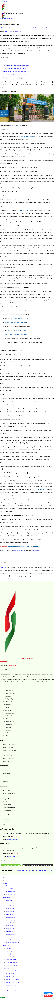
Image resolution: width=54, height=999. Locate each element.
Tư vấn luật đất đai (7, 696)
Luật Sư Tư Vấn (17, 31)
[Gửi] (3, 880)
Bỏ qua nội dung (3, 1)
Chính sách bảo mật (7, 822)
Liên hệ (4, 778)
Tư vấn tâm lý (6, 801)
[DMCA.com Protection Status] (27, 866)
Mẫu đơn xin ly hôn (10, 976)
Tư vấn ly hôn (6, 707)
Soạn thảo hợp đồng (7, 710)
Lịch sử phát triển (7, 776)
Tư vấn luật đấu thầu (7, 733)
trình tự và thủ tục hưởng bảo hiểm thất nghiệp (16, 334)
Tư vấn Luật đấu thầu (10, 922)
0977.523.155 (12, 665)
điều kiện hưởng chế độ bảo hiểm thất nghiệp (16, 310)
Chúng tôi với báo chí (10, 891)
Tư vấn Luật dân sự (10, 911)
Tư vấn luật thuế (6, 718)
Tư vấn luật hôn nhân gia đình (9, 716)
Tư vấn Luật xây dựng (11, 934)
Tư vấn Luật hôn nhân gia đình (12, 942)
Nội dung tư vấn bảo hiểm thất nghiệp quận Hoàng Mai (16, 71)
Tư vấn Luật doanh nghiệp (12, 939)
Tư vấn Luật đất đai (10, 908)
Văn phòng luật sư (7, 804)
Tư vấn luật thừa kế (7, 735)
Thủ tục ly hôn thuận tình (11, 971)
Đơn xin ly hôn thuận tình (8, 796)
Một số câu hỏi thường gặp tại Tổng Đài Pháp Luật (15, 74)
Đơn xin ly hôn (6, 790)
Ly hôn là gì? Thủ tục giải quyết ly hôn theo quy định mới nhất (32, 27)
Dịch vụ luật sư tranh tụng (8, 758)
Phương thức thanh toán (8, 824)
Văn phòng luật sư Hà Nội (9, 807)
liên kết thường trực (35, 550)
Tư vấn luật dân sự (7, 704)
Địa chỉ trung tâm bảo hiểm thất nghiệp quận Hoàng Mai (16, 65)
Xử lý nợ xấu (9, 948)
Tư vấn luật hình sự (7, 701)
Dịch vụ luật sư (9, 954)
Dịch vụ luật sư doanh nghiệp (9, 750)
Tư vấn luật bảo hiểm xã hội (6, 18)
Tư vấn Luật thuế (9, 903)
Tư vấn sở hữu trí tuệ (10, 931)
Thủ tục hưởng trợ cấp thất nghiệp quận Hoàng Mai (15, 68)
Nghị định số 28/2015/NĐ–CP (26, 136)
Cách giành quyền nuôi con (12, 990)
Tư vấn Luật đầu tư (10, 905)
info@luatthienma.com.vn (12, 839)
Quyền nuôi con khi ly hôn (12, 988)
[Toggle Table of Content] (1, 61)
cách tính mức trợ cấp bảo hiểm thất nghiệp (15, 322)
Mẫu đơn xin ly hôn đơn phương (13, 982)
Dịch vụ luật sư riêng (7, 753)
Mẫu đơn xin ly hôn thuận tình (12, 979)
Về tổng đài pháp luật (10, 886)
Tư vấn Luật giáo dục (10, 925)
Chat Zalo (49, 993)
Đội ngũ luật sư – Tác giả (11, 894)
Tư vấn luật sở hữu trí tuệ (8, 721)
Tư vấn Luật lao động (10, 928)
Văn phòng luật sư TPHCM (9, 810)
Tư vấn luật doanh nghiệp (8, 713)
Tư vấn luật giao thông (8, 699)
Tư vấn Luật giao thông (11, 937)
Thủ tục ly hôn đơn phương (12, 973)
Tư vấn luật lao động (7, 727)
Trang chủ (2, 13)
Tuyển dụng (5, 781)
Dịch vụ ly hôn (6, 761)
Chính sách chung (7, 819)
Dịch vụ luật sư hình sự (8, 747)
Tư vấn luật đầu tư (7, 730)
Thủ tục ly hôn (6, 799)
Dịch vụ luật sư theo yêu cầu (9, 744)
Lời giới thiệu (6, 770)
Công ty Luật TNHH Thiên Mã (25, 870)
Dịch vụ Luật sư (6, 897)
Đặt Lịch (49, 995)
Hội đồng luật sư (6, 773)
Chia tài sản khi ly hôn (11, 985)
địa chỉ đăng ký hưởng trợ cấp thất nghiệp (16, 330)
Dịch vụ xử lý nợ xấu (7, 755)
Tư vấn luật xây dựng (7, 724)
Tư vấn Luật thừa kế (10, 914)
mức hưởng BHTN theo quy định (19, 318)
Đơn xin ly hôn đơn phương (9, 793)
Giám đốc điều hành (10, 888)
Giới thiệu (5, 883)
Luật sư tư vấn (3, 567)
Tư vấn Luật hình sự (10, 917)
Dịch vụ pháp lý (6, 945)
